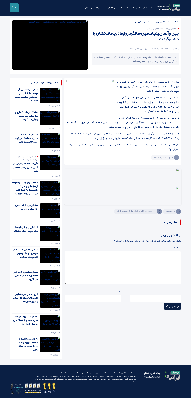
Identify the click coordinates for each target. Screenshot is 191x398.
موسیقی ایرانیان (171, 18)
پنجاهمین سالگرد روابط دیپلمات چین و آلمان (136, 211)
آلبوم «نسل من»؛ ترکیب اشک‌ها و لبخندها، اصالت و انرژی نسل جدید (25, 298)
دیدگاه (177, 248)
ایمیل (119, 291)
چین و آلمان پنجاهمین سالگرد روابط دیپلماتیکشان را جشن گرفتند (136, 36)
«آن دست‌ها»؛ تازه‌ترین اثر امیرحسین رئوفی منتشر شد (25, 167)
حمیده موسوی (150, 49)
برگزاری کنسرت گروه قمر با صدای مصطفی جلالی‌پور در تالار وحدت (25, 275)
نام (180, 291)
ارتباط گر (89, 8)
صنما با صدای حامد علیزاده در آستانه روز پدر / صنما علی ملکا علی (25, 138)
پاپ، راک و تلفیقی (115, 8)
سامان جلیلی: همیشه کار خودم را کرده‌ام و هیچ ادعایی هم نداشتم (25, 253)
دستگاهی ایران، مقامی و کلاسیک (155, 21)
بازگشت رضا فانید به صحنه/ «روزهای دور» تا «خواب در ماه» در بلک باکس (27, 344)
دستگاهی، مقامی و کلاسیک (139, 8)
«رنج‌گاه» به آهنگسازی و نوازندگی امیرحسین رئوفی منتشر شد (26, 116)
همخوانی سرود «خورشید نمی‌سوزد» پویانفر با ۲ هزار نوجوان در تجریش (25, 320)
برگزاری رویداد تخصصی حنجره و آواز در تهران (26, 207)
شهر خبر (138, 21)
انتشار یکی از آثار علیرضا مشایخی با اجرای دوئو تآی (26, 229)
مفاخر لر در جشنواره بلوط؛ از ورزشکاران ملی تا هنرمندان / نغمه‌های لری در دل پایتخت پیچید (25, 188)
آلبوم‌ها (99, 8)
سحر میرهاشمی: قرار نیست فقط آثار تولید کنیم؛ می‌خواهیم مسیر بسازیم (26, 95)
